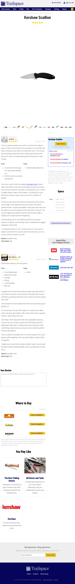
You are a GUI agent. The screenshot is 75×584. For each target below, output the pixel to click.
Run (28, 9)
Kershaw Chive (31, 184)
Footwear (48, 9)
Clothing (56, 9)
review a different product (61, 147)
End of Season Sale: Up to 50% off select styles (65, 250)
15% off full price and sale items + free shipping (66, 275)
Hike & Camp (6, 9)
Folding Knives (48, 13)
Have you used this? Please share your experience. (17, 374)
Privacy (56, 580)
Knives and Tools (37, 13)
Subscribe (50, 555)
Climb (14, 9)
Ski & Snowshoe (37, 9)
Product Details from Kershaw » (61, 223)
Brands (64, 9)
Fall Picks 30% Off (66, 268)
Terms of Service (48, 580)
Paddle (21, 9)
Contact (35, 574)
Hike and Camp (27, 13)
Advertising (44, 574)
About (29, 574)
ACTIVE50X (64, 280)
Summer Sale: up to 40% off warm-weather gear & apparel (66, 259)
